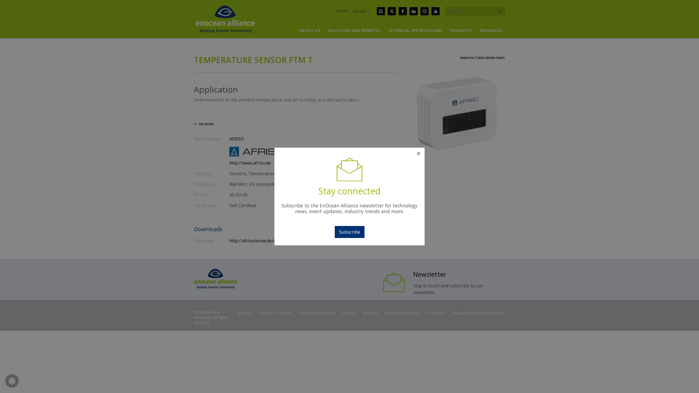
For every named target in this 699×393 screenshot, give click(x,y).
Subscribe (349, 232)
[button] (12, 381)
